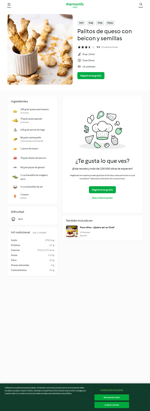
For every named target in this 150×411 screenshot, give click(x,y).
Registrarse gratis (91, 75)
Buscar (141, 7)
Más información (102, 198)
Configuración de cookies (111, 390)
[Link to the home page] (75, 5)
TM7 (81, 23)
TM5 (100, 23)
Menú (9, 7)
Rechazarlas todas (112, 397)
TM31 (110, 23)
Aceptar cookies (112, 405)
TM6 (90, 23)
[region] (75, 397)
